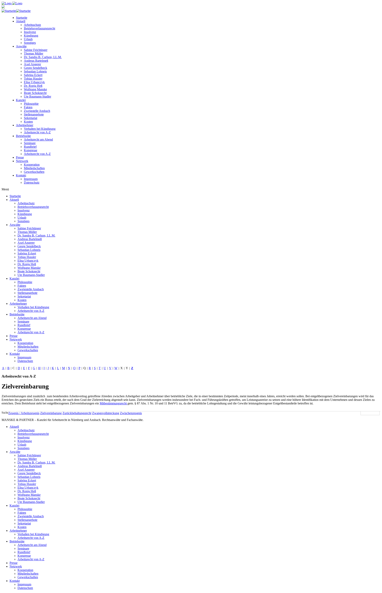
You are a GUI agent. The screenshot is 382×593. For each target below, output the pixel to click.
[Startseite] (16, 11)
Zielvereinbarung (51, 413)
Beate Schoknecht (35, 93)
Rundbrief (30, 146)
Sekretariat (30, 118)
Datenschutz (31, 182)
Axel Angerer (32, 64)
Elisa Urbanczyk (34, 82)
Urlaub (28, 39)
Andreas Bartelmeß (36, 60)
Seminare (30, 143)
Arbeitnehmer (24, 125)
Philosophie (31, 103)
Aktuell (20, 21)
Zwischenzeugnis (131, 413)
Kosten (28, 121)
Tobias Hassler (33, 78)
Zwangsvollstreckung (105, 413)
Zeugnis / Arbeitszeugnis (23, 413)
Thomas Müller (33, 53)
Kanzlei (21, 100)
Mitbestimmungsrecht (114, 403)
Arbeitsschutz (32, 24)
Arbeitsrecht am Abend (38, 139)
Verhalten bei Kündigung (40, 128)
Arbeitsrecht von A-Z (37, 132)
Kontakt (21, 175)
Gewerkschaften (34, 171)
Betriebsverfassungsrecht (39, 28)
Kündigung (31, 35)
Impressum (31, 179)
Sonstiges (30, 42)
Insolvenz (30, 32)
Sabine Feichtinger (35, 50)
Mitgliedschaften (34, 168)
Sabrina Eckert (33, 75)
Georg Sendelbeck (35, 67)
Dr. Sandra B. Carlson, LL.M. (43, 57)
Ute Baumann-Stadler (37, 96)
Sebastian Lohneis (35, 71)
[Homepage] (12, 3)
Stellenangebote (34, 114)
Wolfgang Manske (35, 89)
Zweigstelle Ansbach (37, 111)
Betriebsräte (23, 136)
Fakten (28, 107)
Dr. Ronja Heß (33, 85)
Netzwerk (22, 161)
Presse (20, 157)
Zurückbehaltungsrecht (76, 413)
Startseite (21, 17)
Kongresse (30, 150)
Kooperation (32, 164)
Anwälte (21, 46)
